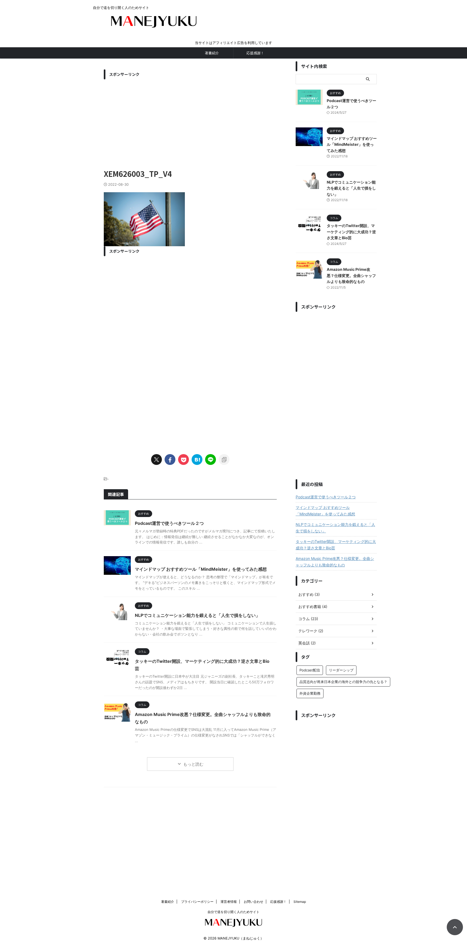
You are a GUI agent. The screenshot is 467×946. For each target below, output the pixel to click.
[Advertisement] (190, 120)
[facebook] (170, 459)
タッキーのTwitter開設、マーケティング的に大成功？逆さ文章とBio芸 (351, 231)
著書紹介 (212, 53)
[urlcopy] (224, 459)
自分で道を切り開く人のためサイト (233, 912)
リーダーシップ (341, 670)
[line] (210, 459)
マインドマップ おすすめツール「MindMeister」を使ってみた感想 (201, 569)
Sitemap (299, 902)
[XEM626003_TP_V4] (197, 459)
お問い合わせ (253, 902)
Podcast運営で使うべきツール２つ (169, 523)
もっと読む (193, 764)
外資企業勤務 (310, 693)
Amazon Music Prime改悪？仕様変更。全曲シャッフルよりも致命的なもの (351, 275)
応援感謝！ (255, 53)
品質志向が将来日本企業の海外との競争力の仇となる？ (343, 682)
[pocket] (183, 459)
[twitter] (156, 459)
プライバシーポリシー (197, 902)
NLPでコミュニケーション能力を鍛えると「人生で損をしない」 (197, 615)
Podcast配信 (309, 670)
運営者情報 (229, 902)
